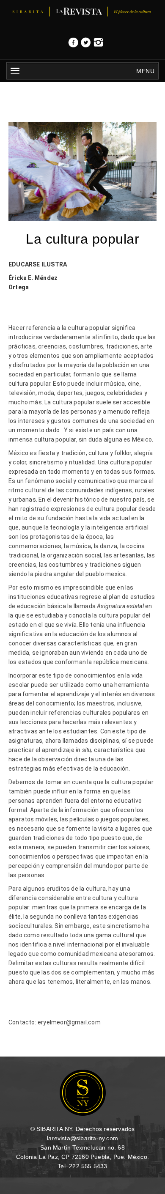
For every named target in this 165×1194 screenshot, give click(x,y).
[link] (73, 44)
